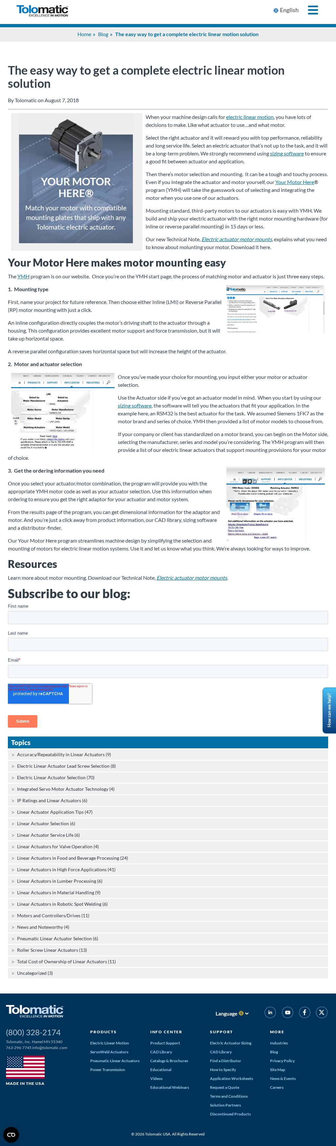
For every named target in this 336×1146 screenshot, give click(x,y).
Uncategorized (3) (35, 973)
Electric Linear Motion (109, 1043)
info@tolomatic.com (49, 1047)
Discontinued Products (230, 1113)
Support (221, 1031)
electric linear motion (250, 117)
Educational (160, 1069)
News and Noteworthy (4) (43, 927)
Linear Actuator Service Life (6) (48, 835)
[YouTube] (287, 1013)
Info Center (166, 1031)
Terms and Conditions (229, 1096)
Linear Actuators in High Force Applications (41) (66, 869)
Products (103, 1031)
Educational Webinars (169, 1087)
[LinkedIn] (270, 1013)
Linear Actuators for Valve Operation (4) (58, 846)
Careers (277, 1087)
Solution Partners (225, 1105)
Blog (103, 34)
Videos (156, 1078)
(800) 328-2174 (33, 1032)
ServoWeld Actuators (109, 1051)
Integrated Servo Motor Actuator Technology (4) (66, 789)
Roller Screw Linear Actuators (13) (52, 950)
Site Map (277, 1069)
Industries (279, 1043)
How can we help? (329, 711)
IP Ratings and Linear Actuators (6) (52, 800)
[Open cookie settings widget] (11, 1135)
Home (84, 34)
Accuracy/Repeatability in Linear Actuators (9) (64, 754)
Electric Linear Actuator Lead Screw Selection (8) (66, 766)
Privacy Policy (282, 1060)
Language (227, 1013)
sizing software (287, 153)
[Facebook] (305, 1013)
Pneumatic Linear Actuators (114, 1060)
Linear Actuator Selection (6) (46, 823)
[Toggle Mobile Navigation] (309, 10)
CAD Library (161, 1051)
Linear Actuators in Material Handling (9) (58, 892)
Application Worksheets (231, 1078)
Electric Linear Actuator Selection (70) (55, 777)
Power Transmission (107, 1069)
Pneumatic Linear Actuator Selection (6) (57, 938)
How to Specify (223, 1069)
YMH (23, 276)
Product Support (165, 1043)
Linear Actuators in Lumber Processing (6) (59, 881)
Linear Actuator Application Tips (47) (55, 812)
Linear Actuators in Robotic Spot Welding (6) (62, 904)
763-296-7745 (19, 1047)
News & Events (283, 1078)
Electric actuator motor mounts (236, 239)
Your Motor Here (294, 182)
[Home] (42, 12)
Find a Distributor (225, 1060)
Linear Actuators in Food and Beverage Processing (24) (72, 858)
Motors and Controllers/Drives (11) (53, 915)
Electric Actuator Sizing (230, 1043)
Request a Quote (224, 1087)
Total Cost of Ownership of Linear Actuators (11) (66, 961)
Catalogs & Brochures (169, 1060)
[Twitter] (322, 1013)
